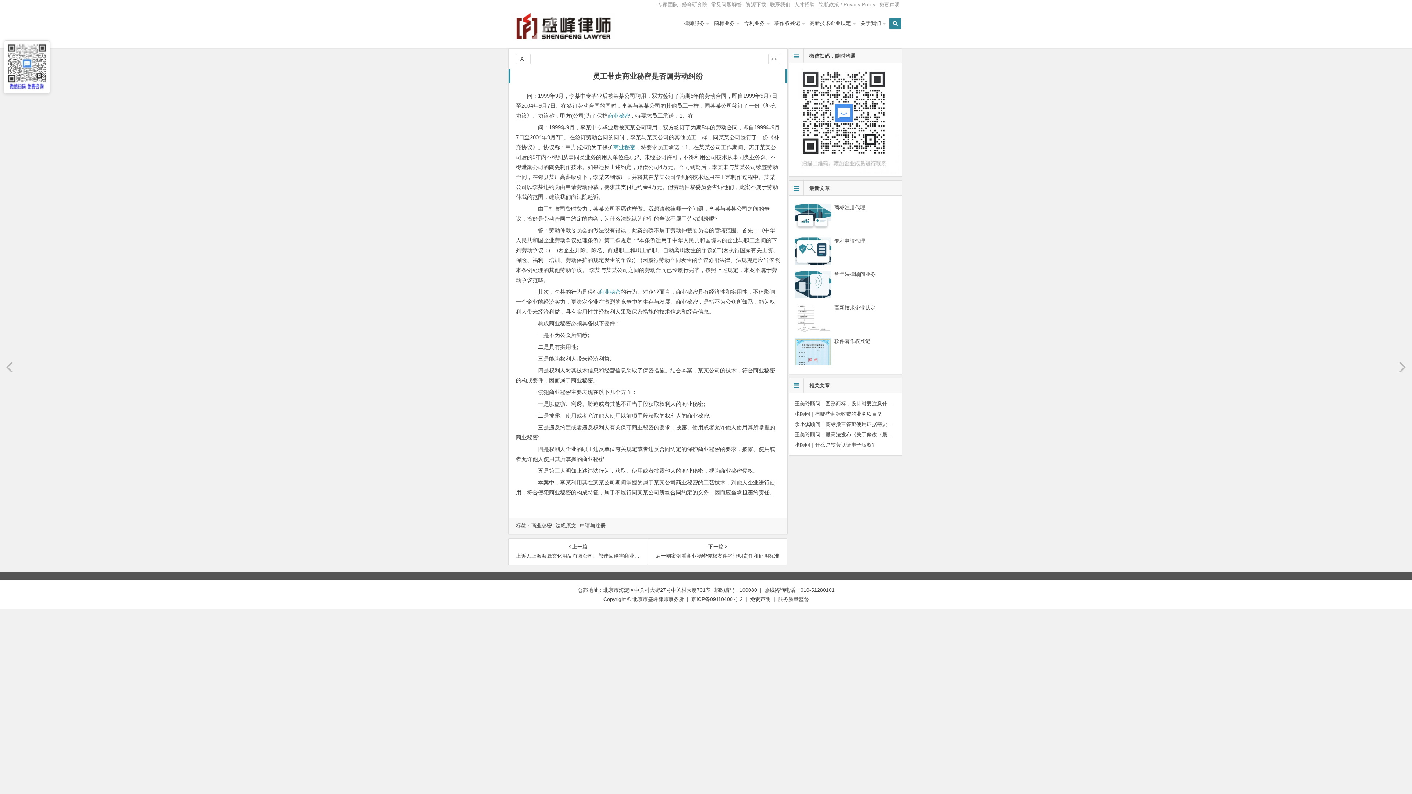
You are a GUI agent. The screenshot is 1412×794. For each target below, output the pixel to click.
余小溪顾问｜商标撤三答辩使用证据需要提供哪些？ (854, 424)
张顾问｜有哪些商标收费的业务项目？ (838, 414)
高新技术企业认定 (830, 23)
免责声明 (889, 4)
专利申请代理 (849, 241)
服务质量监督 (793, 599)
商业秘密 (619, 115)
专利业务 (754, 23)
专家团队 (667, 4)
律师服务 (694, 23)
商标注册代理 (849, 207)
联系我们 (780, 4)
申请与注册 (593, 526)
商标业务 (724, 23)
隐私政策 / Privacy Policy (847, 4)
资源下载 (756, 4)
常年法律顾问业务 (855, 274)
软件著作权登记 (852, 341)
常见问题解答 (726, 4)
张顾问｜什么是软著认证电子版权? (835, 445)
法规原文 (566, 526)
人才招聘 (804, 4)
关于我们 (870, 23)
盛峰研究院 (694, 4)
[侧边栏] (774, 59)
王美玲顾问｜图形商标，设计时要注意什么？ (846, 404)
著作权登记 (787, 23)
